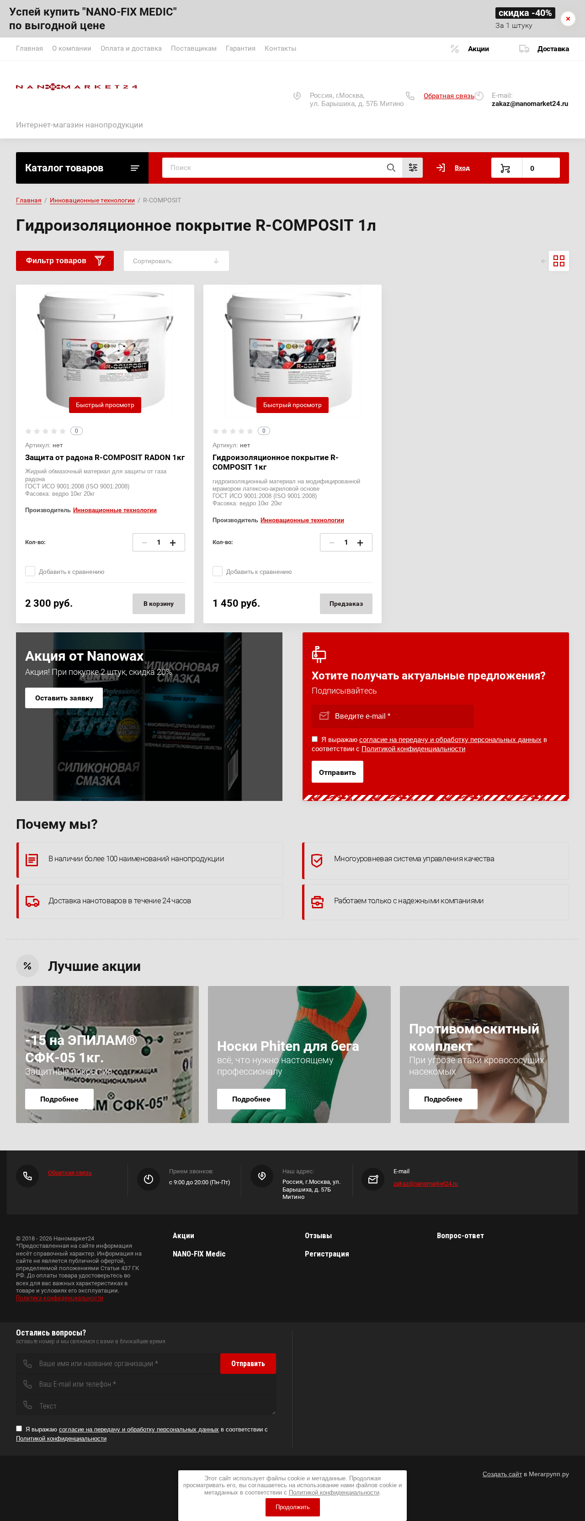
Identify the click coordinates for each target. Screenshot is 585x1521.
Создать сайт (502, 1474)
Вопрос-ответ (460, 1235)
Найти (390, 168)
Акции (478, 48)
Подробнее (59, 1099)
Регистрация (327, 1253)
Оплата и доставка (131, 48)
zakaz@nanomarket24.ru (426, 1183)
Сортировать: (153, 261)
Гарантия (240, 48)
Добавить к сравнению (72, 571)
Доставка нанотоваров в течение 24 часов (119, 900)
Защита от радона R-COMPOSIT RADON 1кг (105, 457)
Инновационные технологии (92, 200)
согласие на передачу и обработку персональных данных (450, 739)
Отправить (337, 772)
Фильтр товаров (56, 261)
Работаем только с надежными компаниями (409, 900)
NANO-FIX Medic (199, 1253)
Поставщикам (194, 48)
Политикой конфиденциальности (413, 749)
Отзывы (318, 1235)
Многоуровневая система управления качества (414, 858)
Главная (29, 48)
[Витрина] (559, 261)
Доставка (553, 48)
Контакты (281, 48)
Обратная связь (449, 96)
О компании (71, 48)
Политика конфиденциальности (59, 1298)
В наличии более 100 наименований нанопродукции (136, 858)
